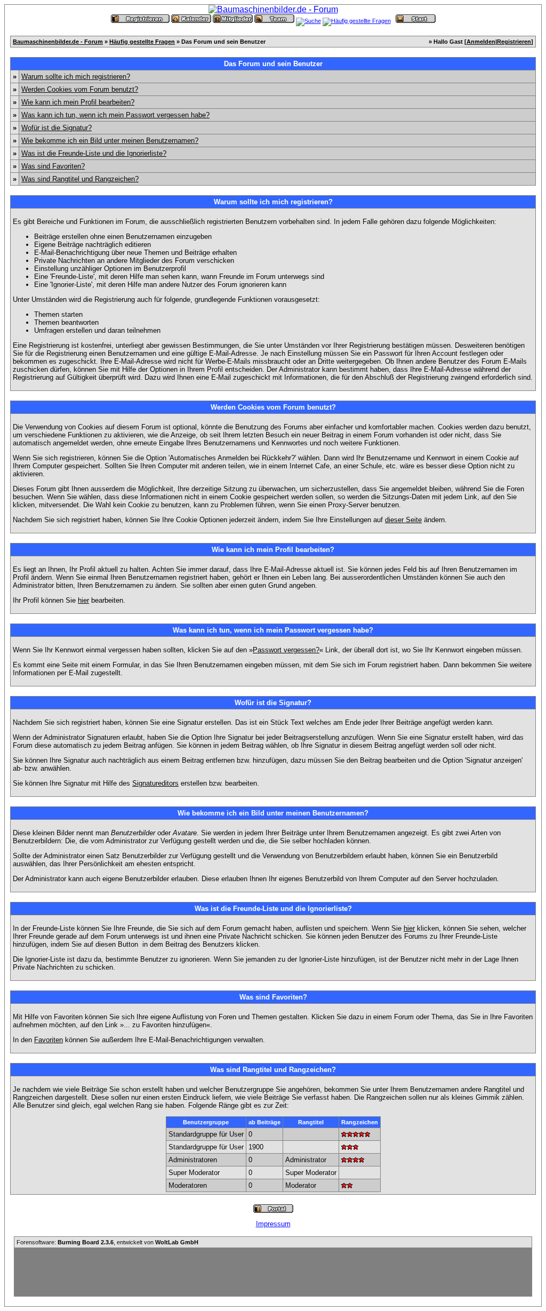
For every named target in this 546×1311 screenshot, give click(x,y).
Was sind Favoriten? (53, 166)
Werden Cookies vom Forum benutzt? (79, 89)
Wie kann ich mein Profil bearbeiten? (77, 102)
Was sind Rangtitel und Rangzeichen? (80, 179)
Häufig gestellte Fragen (142, 41)
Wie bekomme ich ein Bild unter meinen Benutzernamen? (109, 141)
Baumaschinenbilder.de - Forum (58, 41)
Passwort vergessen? (286, 650)
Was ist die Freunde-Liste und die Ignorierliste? (93, 153)
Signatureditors (155, 783)
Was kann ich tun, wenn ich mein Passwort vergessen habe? (115, 115)
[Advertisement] (273, 1272)
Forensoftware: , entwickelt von (107, 1242)
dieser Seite (403, 520)
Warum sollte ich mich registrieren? (75, 77)
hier (83, 600)
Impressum (273, 1224)
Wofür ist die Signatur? (56, 128)
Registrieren (514, 41)
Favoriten (48, 1040)
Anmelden (481, 41)
